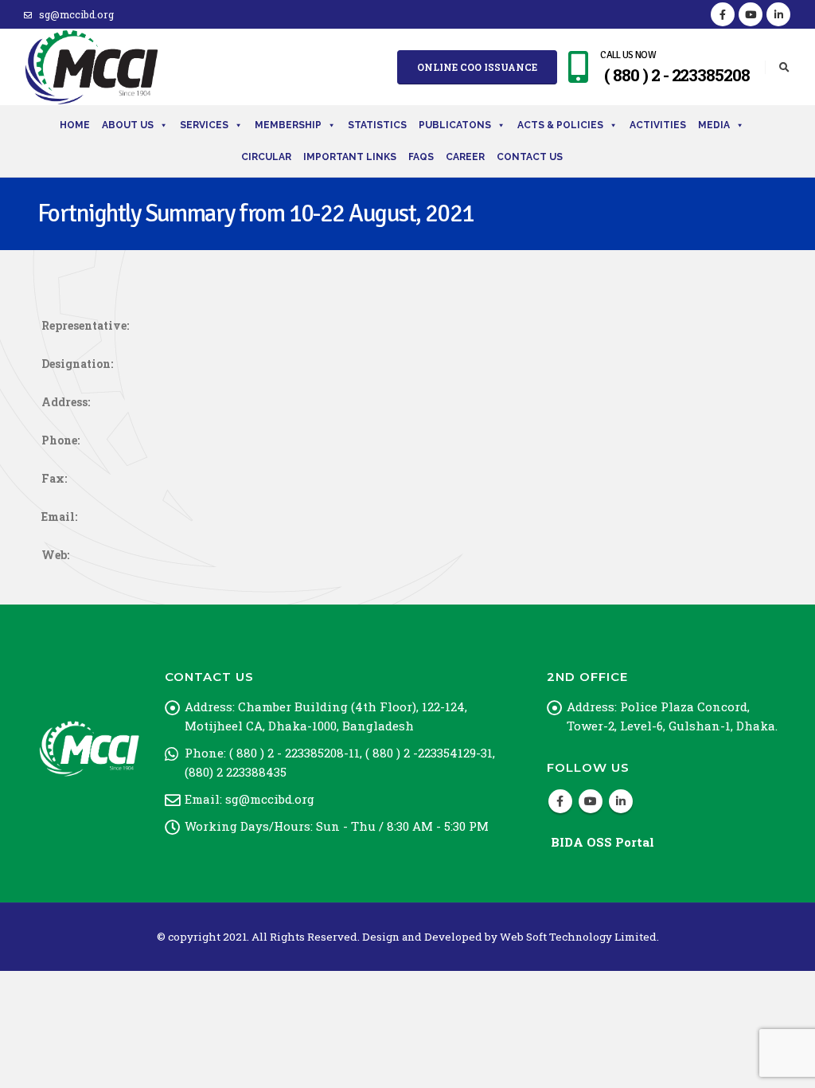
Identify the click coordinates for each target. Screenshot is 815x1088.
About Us (128, 125)
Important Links (349, 156)
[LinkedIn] (778, 14)
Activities (658, 125)
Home (75, 125)
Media (714, 125)
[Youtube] (750, 14)
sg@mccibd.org (76, 14)
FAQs (421, 156)
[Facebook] (723, 14)
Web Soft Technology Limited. (579, 936)
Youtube (590, 801)
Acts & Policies (560, 125)
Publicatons (455, 125)
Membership (288, 125)
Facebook (560, 801)
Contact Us (530, 156)
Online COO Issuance (477, 67)
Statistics (377, 125)
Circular (266, 156)
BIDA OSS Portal (602, 842)
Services (204, 125)
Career (465, 156)
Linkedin (621, 801)
